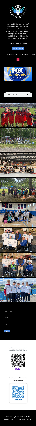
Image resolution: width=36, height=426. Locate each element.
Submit (7, 331)
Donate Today (18, 49)
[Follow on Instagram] (18, 59)
